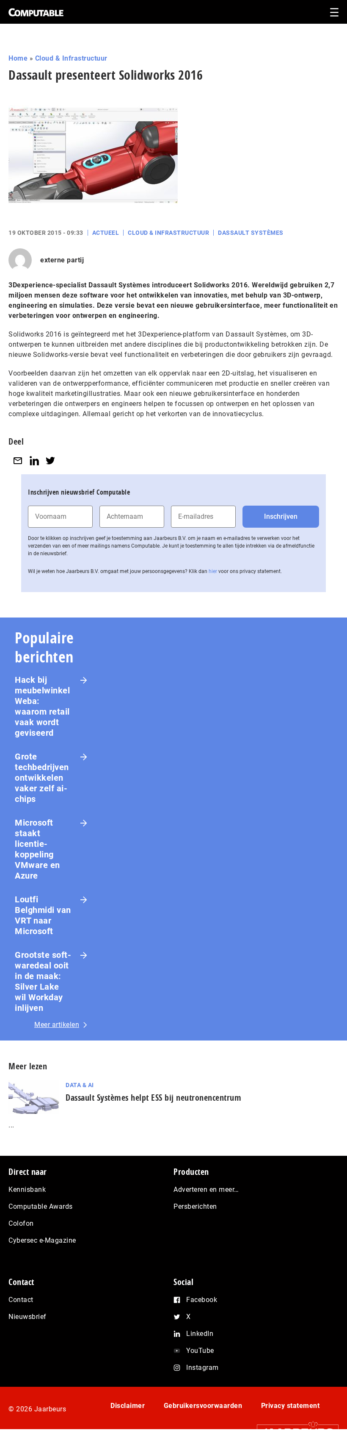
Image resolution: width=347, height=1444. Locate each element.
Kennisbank (27, 1189)
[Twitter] (50, 460)
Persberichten (195, 1206)
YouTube (200, 1351)
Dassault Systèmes (251, 232)
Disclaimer (127, 1406)
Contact (20, 1300)
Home (18, 58)
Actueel (105, 232)
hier (213, 571)
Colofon (21, 1223)
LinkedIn (199, 1334)
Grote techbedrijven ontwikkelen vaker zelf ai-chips (42, 777)
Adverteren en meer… (206, 1189)
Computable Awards (40, 1206)
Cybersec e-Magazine (42, 1240)
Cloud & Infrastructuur (71, 58)
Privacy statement (290, 1406)
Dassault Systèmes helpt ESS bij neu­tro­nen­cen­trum (153, 1097)
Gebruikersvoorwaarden (203, 1406)
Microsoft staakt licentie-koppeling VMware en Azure (37, 849)
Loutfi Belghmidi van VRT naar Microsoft (43, 915)
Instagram (202, 1367)
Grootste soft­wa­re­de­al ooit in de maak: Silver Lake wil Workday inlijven (43, 981)
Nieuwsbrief (27, 1317)
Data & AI (80, 1085)
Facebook (201, 1300)
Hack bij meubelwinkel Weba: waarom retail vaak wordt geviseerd (42, 706)
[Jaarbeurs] (293, 1432)
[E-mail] (18, 460)
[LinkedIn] (34, 460)
